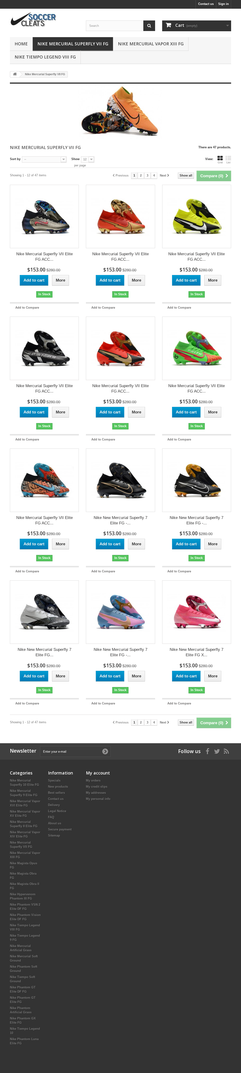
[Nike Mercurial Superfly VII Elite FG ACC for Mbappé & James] (44, 216)
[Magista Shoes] (44, 20)
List (228, 162)
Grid (220, 162)
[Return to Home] (14, 74)
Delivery (54, 805)
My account (98, 773)
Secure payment (60, 829)
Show (75, 159)
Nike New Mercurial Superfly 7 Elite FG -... (120, 520)
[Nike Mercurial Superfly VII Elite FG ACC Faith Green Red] (197, 348)
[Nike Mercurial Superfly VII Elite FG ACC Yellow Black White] (197, 216)
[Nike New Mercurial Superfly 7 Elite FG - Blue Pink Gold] (120, 612)
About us (54, 823)
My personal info (98, 799)
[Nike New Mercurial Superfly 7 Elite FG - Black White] (197, 480)
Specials (54, 780)
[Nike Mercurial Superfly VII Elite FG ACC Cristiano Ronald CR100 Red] (120, 216)
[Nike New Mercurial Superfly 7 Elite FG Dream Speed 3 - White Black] (44, 612)
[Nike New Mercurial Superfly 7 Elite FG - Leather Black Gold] (120, 480)
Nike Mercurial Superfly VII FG (72, 44)
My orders (93, 780)
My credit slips (96, 786)
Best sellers (56, 792)
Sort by (15, 159)
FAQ (51, 817)
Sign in (223, 4)
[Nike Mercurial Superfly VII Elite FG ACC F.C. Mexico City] (44, 480)
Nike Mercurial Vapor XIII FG (151, 44)
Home (21, 44)
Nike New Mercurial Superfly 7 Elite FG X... (196, 652)
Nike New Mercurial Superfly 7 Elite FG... (44, 652)
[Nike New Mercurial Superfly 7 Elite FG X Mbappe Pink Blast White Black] (197, 612)
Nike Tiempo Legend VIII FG (45, 57)
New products (58, 786)
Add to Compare (27, 307)
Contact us (206, 4)
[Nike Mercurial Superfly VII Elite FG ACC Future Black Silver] (44, 348)
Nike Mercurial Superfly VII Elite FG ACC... (44, 257)
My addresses (96, 792)
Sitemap (54, 835)
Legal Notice (57, 811)
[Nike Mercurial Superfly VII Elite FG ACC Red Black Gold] (120, 348)
